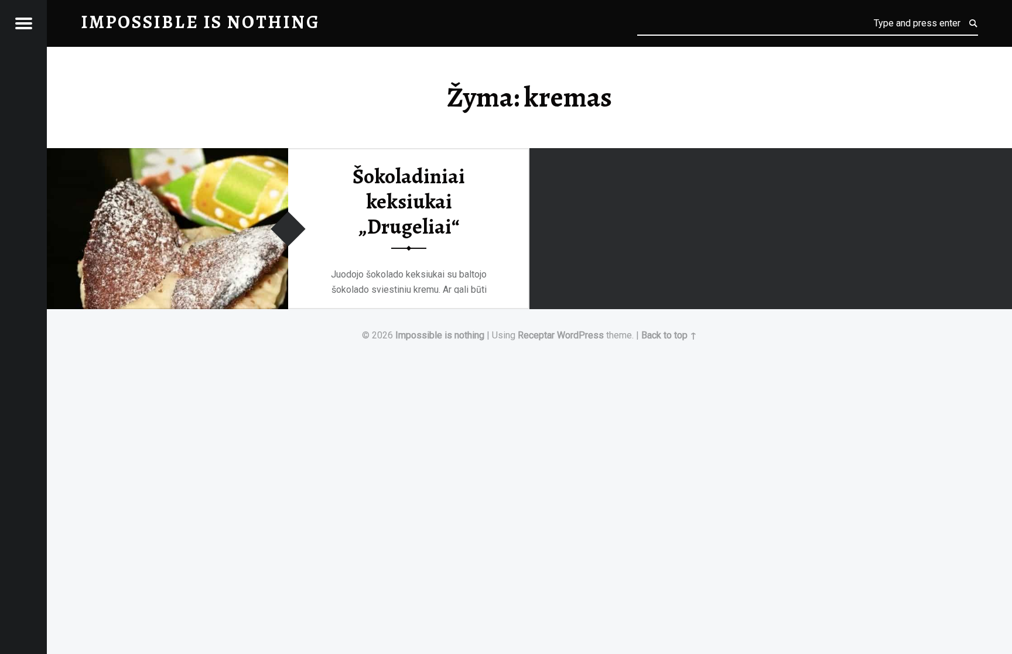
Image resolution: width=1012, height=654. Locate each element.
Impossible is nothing (439, 335)
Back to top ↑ (669, 335)
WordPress (580, 335)
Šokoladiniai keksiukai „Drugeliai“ (409, 201)
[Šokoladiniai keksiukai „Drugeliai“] (167, 155)
